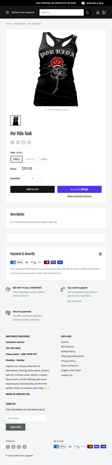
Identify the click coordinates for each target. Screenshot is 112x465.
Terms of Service (69, 365)
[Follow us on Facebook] (8, 447)
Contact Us (66, 375)
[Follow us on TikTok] (24, 447)
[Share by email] (29, 142)
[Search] (87, 12)
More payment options (79, 196)
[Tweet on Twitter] (23, 142)
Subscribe (15, 427)
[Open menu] (7, 12)
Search (64, 342)
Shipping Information (72, 356)
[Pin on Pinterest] (18, 142)
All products (19, 24)
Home (8, 24)
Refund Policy (68, 351)
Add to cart (32, 189)
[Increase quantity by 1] (40, 178)
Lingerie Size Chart (71, 370)
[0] (104, 12)
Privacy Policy (68, 361)
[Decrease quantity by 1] (25, 178)
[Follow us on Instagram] (19, 447)
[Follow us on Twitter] (13, 447)
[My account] (97, 12)
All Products (67, 346)
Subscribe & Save (95, 3)
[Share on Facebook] (12, 142)
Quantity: (15, 178)
